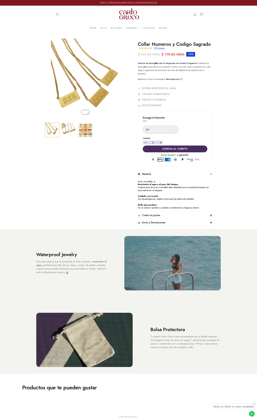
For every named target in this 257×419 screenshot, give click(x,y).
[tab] (86, 113)
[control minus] (145, 143)
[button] (57, 14)
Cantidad (146, 138)
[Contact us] (252, 414)
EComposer (132, 417)
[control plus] (161, 143)
